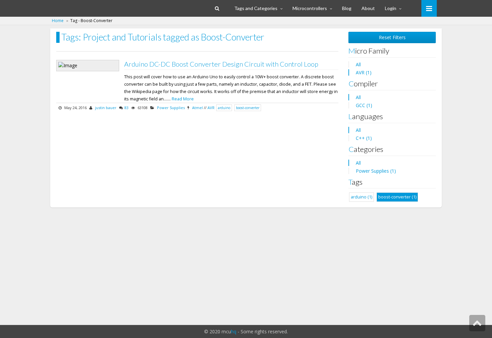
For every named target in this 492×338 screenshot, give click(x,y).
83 (127, 107)
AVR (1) (364, 72)
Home (58, 20)
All (358, 64)
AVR (211, 107)
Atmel (197, 107)
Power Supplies (171, 107)
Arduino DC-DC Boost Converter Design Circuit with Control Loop (221, 64)
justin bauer (105, 107)
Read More (183, 99)
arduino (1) (361, 197)
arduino (224, 107)
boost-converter (247, 107)
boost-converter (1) (397, 197)
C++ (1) (364, 138)
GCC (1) (364, 105)
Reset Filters (392, 37)
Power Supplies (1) (376, 171)
